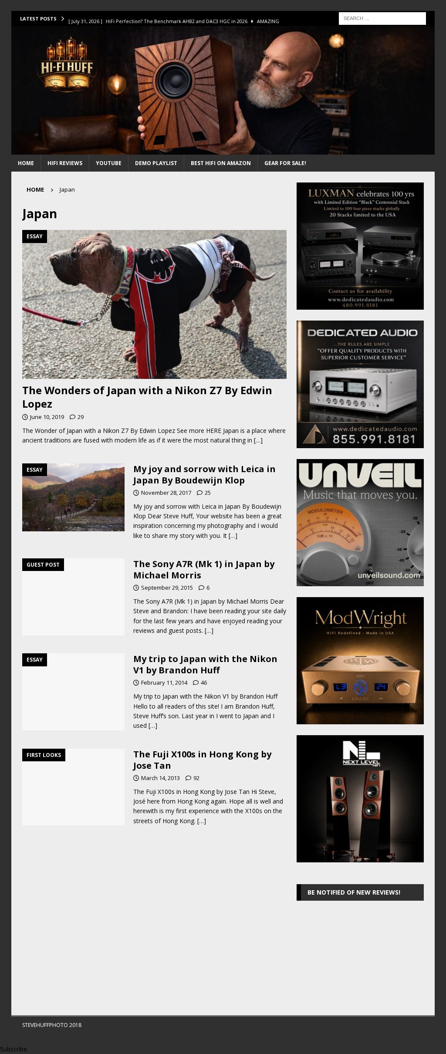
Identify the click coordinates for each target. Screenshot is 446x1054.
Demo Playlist (156, 163)
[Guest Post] (73, 596)
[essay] (73, 497)
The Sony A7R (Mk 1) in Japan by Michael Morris (203, 569)
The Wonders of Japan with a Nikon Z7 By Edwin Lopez (147, 397)
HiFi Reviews (64, 163)
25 (208, 493)
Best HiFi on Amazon (221, 163)
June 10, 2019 (47, 417)
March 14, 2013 (160, 778)
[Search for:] (382, 18)
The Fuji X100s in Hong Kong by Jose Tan (202, 759)
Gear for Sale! (285, 163)
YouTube (109, 163)
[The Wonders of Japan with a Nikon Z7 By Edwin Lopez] (154, 304)
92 (196, 778)
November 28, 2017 (166, 493)
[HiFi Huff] (223, 149)
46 (204, 682)
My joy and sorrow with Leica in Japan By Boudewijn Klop (204, 474)
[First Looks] (73, 787)
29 (81, 417)
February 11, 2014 (164, 682)
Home (26, 163)
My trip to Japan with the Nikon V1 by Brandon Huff (205, 664)
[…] (258, 440)
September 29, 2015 (167, 587)
